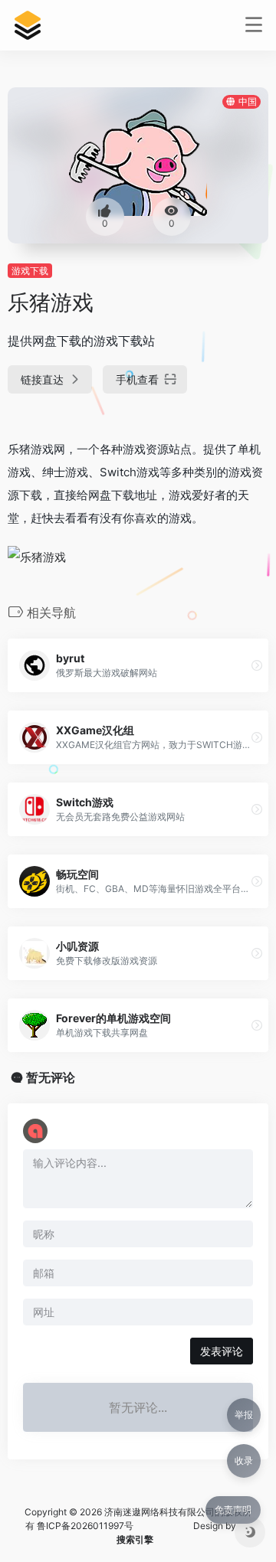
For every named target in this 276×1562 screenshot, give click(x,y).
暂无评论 (50, 1077)
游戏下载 (30, 270)
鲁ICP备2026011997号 (85, 1525)
